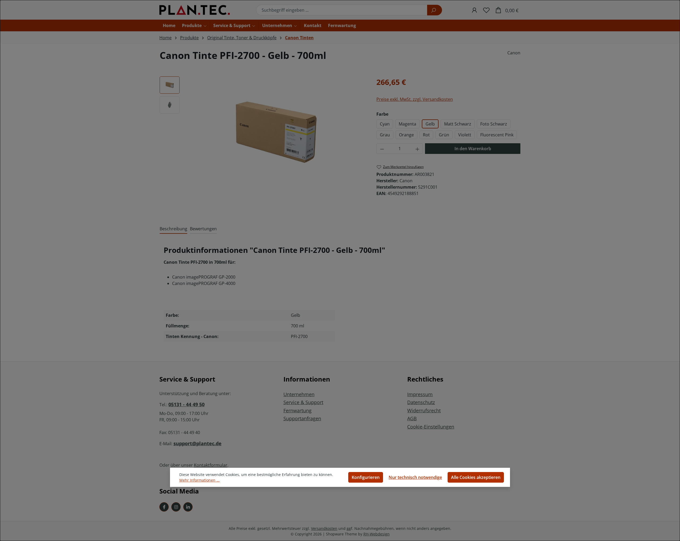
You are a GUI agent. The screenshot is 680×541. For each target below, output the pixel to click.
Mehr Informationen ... (199, 480)
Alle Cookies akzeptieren (475, 477)
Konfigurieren (366, 477)
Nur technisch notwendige (415, 477)
